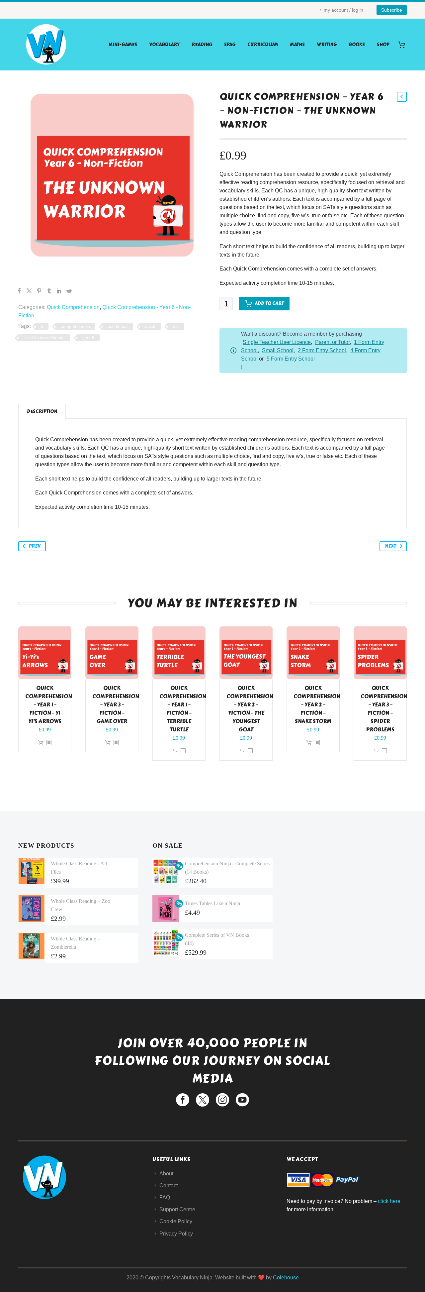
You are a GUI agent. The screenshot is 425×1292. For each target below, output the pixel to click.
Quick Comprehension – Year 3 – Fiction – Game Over (115, 704)
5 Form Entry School (291, 359)
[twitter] (202, 1100)
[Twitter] (29, 290)
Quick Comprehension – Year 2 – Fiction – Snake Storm (317, 704)
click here (389, 1201)
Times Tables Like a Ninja (212, 903)
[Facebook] (19, 290)
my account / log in (343, 10)
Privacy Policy (176, 1234)
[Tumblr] (49, 290)
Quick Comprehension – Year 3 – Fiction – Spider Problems (384, 709)
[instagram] (222, 1100)
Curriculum (262, 44)
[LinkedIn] (59, 290)
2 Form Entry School (322, 350)
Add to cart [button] (40, 743)
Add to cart (269, 303)
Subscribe (391, 10)
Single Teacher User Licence (277, 342)
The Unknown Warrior (44, 337)
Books (357, 44)
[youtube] (242, 1100)
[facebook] (182, 1100)
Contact (168, 1185)
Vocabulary (164, 44)
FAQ (164, 1197)
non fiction (118, 326)
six (176, 326)
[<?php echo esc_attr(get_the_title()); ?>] (48, 743)
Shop (383, 44)
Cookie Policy (175, 1221)
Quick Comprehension (73, 307)
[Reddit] (69, 290)
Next (390, 546)
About (166, 1173)
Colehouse (286, 1277)
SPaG (229, 44)
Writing (327, 44)
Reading (202, 44)
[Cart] (404, 45)
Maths (297, 44)
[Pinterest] (39, 290)
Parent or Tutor (332, 342)
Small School (278, 350)
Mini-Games (123, 44)
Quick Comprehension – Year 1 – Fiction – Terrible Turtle (182, 709)
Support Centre (177, 1209)
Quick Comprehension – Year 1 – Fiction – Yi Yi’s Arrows (48, 704)
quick (150, 326)
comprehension (75, 326)
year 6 (88, 337)
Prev (35, 546)
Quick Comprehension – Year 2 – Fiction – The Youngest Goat (249, 709)
